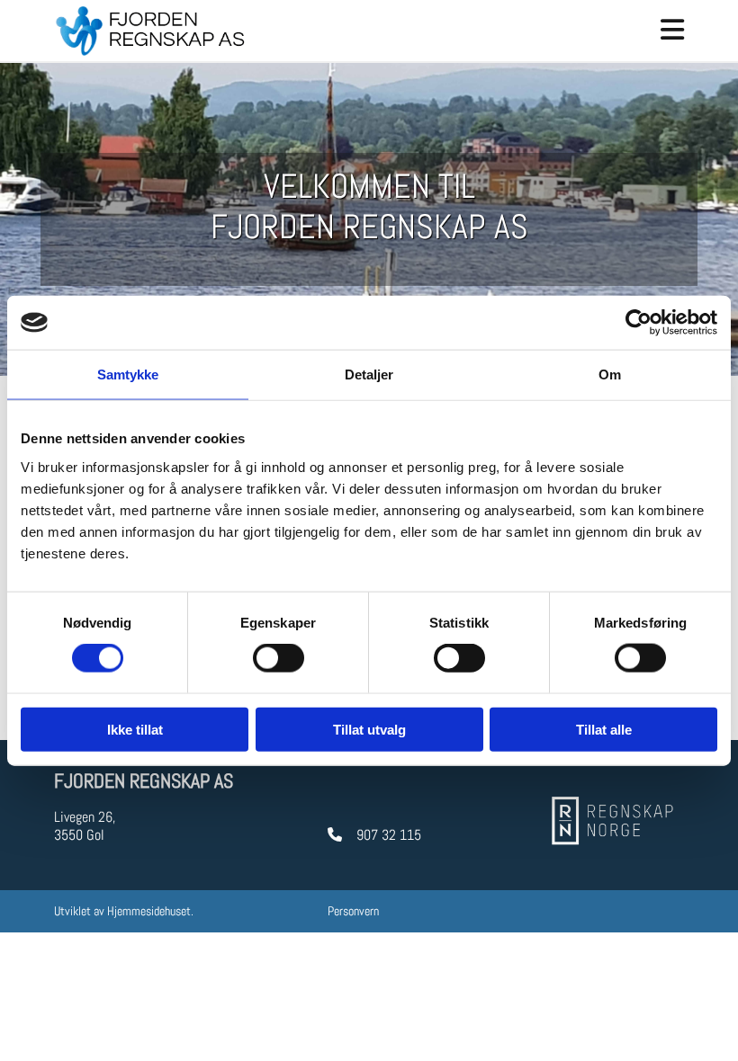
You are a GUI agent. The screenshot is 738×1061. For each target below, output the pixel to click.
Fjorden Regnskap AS (143, 780)
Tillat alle (604, 728)
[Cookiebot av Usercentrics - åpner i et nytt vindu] (638, 322)
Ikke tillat (135, 728)
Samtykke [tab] (128, 374)
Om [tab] (609, 374)
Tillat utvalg (369, 728)
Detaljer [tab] (369, 374)
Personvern (353, 911)
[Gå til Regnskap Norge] (615, 820)
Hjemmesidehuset (149, 911)
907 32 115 (388, 834)
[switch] (278, 658)
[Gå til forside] (150, 30)
